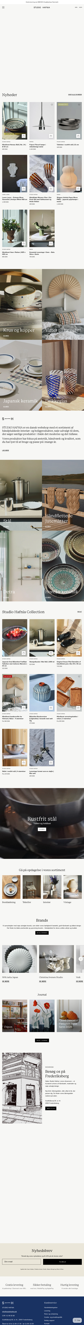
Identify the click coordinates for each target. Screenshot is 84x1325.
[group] (42, 2)
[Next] (81, 959)
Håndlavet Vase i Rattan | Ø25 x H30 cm (13, 253)
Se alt (79, 611)
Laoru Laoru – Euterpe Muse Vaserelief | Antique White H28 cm (14, 198)
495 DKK (32, 204)
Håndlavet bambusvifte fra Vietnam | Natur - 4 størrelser (12, 717)
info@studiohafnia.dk (9, 1311)
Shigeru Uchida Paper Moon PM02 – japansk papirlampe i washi (67, 199)
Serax (31, 249)
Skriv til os (51, 1108)
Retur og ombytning (51, 1314)
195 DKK (59, 147)
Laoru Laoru (6, 194)
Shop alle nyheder (75, 94)
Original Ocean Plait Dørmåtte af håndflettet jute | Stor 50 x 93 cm (69, 663)
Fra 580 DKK (6, 721)
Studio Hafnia (6, 141)
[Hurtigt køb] (24, 708)
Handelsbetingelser (51, 1307)
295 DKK (32, 776)
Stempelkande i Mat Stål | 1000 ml (41, 662)
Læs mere (5, 450)
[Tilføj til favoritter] (24, 104)
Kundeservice (50, 1303)
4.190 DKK (32, 149)
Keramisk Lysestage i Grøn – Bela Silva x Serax (41, 253)
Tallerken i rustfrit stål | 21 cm (68, 145)
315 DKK (5, 668)
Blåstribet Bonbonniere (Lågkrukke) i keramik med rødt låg (41, 718)
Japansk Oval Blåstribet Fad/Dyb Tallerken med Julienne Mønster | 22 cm (14, 664)
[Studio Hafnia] (42, 7)
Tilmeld (62, 1262)
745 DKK (59, 666)
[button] (76, 7)
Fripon (31, 141)
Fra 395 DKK (60, 721)
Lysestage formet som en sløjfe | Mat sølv (41, 772)
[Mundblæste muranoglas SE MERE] (42, 47)
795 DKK (32, 256)
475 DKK (32, 723)
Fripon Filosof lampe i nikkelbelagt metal (37, 146)
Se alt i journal (42, 1040)
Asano (58, 194)
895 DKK (5, 256)
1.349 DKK (60, 204)
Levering (47, 1311)
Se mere (6, 335)
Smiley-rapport (49, 1320)
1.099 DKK (5, 202)
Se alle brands (42, 932)
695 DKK (5, 149)
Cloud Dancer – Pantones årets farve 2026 (68, 1023)
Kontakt (46, 1324)
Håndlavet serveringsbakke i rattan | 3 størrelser (67, 717)
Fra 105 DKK (6, 774)
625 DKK (32, 664)
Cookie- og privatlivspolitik (53, 1317)
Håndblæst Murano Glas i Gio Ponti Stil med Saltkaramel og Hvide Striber (40, 199)
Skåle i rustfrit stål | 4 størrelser (13, 771)
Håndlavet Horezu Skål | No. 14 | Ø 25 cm (14, 146)
